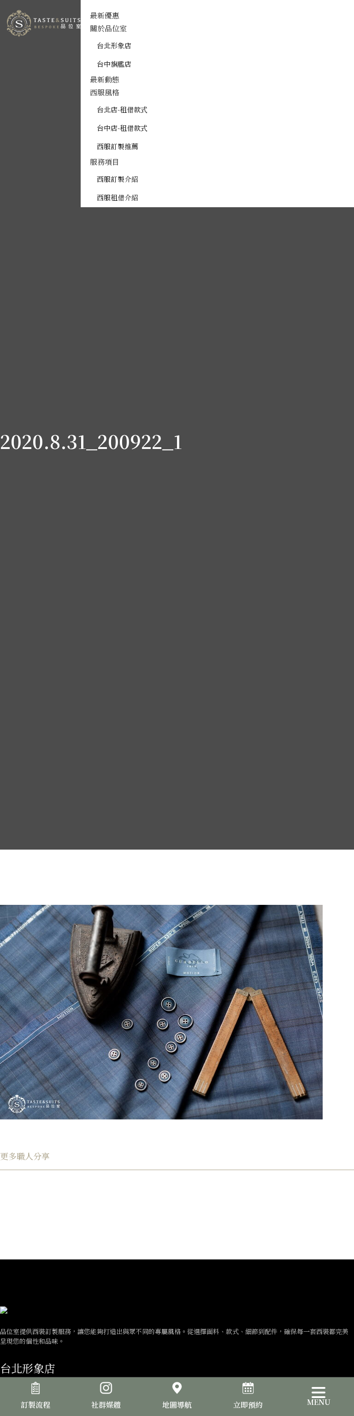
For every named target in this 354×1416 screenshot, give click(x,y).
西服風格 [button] (104, 92)
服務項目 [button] (104, 162)
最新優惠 (104, 15)
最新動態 (104, 79)
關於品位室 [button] (108, 28)
